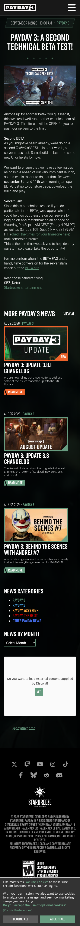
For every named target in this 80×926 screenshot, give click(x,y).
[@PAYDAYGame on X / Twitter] (14, 764)
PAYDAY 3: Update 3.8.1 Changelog (28, 367)
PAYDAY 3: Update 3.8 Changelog (26, 458)
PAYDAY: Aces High (25, 610)
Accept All (57, 919)
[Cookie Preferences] (17, 910)
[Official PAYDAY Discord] (59, 775)
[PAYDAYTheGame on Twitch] (27, 764)
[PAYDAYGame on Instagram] (53, 764)
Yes (39, 692)
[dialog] (40, 902)
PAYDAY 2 (19, 605)
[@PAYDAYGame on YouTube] (40, 764)
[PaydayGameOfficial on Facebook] (21, 775)
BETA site (32, 268)
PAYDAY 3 (63, 23)
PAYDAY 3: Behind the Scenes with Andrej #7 (36, 549)
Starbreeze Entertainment (23, 287)
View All (70, 313)
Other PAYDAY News (27, 621)
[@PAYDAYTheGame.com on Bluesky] (34, 775)
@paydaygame (24, 728)
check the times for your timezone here (40, 234)
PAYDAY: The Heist (25, 616)
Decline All (20, 919)
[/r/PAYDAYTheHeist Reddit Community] (46, 775)
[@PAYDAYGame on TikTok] (66, 764)
